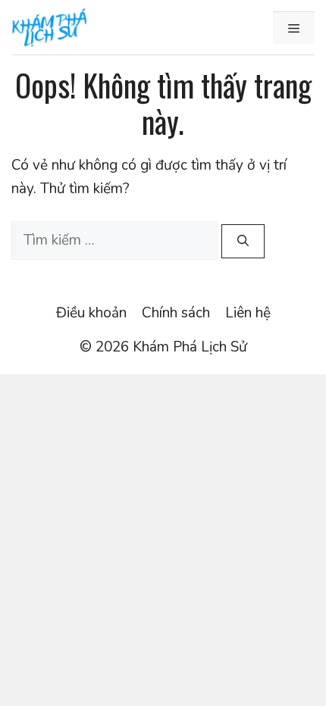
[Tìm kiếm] (243, 241)
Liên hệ (248, 313)
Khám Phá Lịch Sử (190, 347)
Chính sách (176, 313)
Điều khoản (91, 313)
